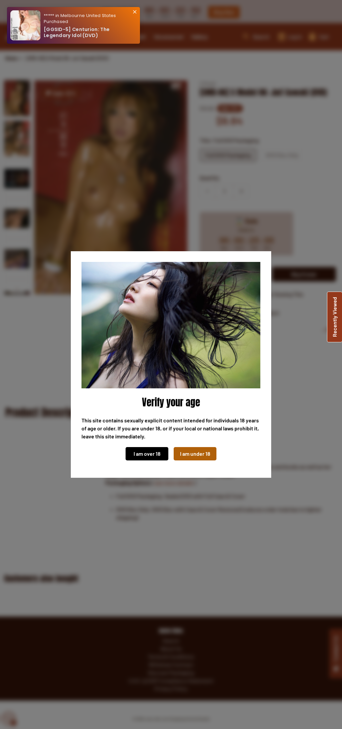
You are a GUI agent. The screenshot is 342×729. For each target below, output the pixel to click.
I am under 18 (195, 453)
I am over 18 (147, 453)
